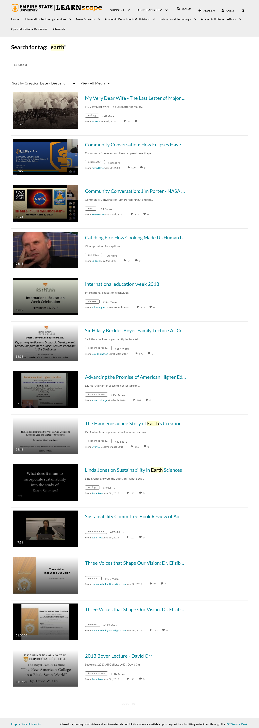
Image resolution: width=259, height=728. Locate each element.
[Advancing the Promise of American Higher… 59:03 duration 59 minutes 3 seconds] (45, 389)
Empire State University (26, 724)
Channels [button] (59, 29)
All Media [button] (93, 83)
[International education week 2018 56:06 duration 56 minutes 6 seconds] (45, 296)
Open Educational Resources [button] (29, 29)
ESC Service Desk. (237, 724)
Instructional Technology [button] (175, 19)
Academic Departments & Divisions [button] (127, 19)
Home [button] (15, 19)
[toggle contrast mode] (243, 10)
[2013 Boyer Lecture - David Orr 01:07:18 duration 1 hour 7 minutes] (45, 668)
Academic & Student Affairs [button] (218, 19)
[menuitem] (18, 18)
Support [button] (117, 10)
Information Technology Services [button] (45, 19)
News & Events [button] (85, 19)
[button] (184, 8)
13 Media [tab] (20, 64)
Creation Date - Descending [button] (41, 83)
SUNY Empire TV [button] (149, 10)
